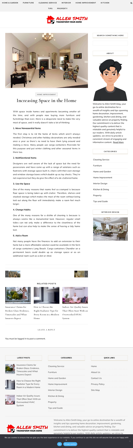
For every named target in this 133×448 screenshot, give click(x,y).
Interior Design (100, 183)
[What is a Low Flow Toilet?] (82, 274)
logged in (22, 338)
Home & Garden (10, 3)
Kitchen (105, 3)
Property (62, 8)
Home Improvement (86, 3)
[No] (129, 441)
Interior (66, 3)
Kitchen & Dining (101, 189)
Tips (50, 8)
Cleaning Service (48, 3)
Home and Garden (102, 171)
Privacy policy (70, 444)
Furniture (28, 3)
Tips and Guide (100, 201)
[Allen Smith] (66, 20)
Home (94, 366)
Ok (59, 444)
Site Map (95, 390)
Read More (118, 142)
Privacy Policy (98, 384)
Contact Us (96, 378)
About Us (95, 372)
